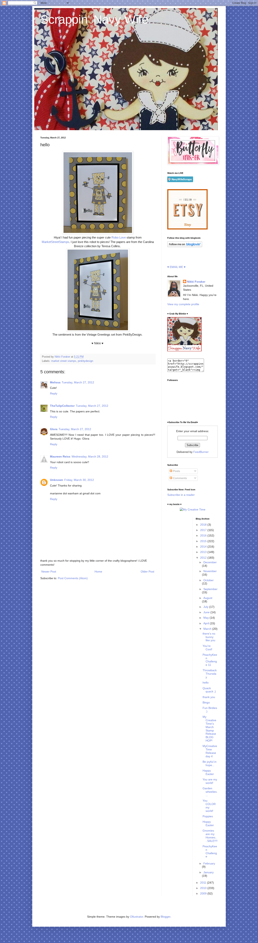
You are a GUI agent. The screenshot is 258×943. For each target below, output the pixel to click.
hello (206, 682)
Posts (176, 471)
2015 (203, 541)
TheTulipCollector (62, 405)
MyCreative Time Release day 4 (210, 751)
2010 (203, 888)
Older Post (147, 571)
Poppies (208, 816)
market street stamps (63, 361)
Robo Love (118, 237)
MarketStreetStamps (55, 242)
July (206, 606)
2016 (203, 535)
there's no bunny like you (209, 637)
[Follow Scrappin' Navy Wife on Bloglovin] (184, 246)
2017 (203, 530)
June (206, 612)
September (210, 589)
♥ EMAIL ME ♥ (176, 267)
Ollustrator (136, 916)
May (206, 617)
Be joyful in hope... (209, 763)
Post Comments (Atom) (73, 578)
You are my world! (210, 781)
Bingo (206, 702)
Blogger (165, 916)
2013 (203, 552)
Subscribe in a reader (181, 494)
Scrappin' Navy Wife (94, 19)
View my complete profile (183, 304)
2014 (203, 546)
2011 (203, 882)
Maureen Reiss (60, 456)
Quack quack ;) (209, 690)
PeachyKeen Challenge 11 (210, 659)
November (210, 571)
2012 (203, 557)
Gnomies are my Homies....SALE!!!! (210, 835)
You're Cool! (207, 647)
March (207, 628)
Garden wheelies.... (210, 792)
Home (98, 571)
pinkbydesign (85, 361)
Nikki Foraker (196, 281)
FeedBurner (201, 451)
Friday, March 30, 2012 (79, 479)
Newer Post (48, 571)
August (207, 598)
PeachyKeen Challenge (210, 851)
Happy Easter (208, 772)
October (208, 580)
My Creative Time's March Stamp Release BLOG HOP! (209, 728)
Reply (53, 393)
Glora (53, 429)
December (210, 562)
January (208, 872)
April (206, 623)
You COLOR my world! (209, 805)
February (209, 863)
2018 (203, 524)
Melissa (55, 382)
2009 (203, 893)
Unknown (56, 479)
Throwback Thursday (210, 674)
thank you (209, 697)
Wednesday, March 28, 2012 (90, 456)
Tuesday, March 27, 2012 (78, 382)
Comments (179, 478)
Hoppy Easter (208, 823)
